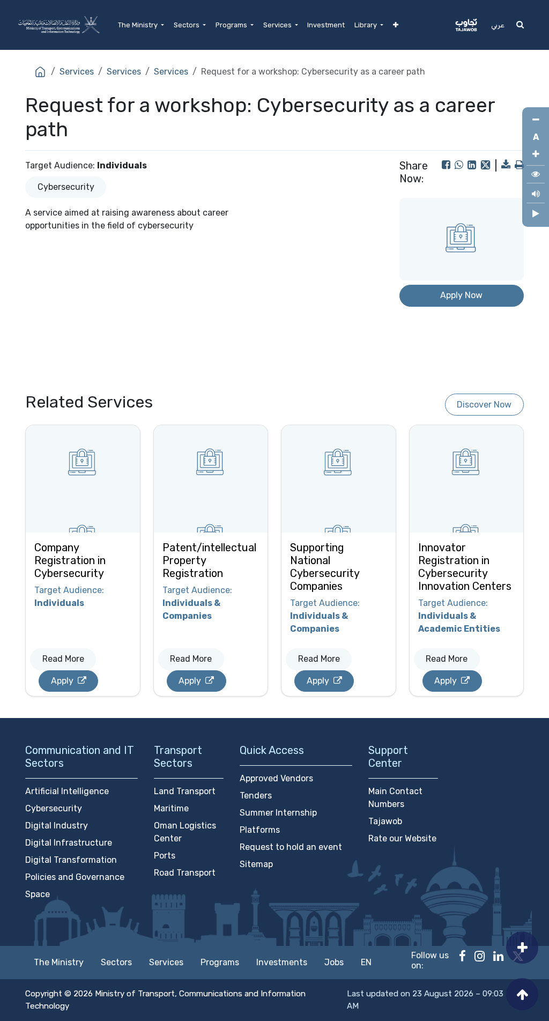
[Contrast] (535, 176)
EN (366, 962)
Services (77, 71)
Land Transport (185, 791)
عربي (498, 25)
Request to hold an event (291, 847)
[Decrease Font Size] (535, 120)
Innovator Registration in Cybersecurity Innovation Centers (464, 567)
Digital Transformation (71, 860)
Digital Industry (56, 825)
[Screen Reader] (535, 195)
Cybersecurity (66, 187)
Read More (63, 659)
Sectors (116, 962)
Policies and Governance (74, 877)
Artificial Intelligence (67, 791)
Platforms (260, 830)
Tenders (256, 795)
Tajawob (385, 821)
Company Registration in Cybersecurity (70, 560)
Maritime (171, 808)
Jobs (334, 962)
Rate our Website (402, 838)
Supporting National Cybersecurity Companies (324, 567)
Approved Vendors (276, 778)
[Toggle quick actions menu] (522, 947)
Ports (164, 855)
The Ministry (59, 962)
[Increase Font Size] (535, 154)
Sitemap (256, 864)
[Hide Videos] (535, 214)
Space (37, 894)
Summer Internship (278, 813)
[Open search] (520, 25)
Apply (63, 681)
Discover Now (484, 404)
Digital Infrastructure (68, 843)
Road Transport (185, 873)
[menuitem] (141, 25)
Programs (220, 962)
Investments (281, 962)
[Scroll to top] (522, 994)
